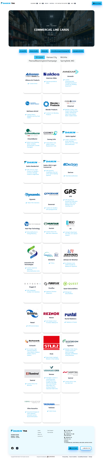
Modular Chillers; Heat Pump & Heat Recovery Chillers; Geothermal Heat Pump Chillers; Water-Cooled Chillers (71, 112)
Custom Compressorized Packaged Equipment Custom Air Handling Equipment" (71, 83)
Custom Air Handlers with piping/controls (51, 208)
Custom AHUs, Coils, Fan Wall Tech (70, 382)
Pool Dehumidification (72, 176)
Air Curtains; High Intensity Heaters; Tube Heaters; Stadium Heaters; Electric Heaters (33, 352)
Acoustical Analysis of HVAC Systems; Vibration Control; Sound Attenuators (33, 414)
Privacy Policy (65, 456)
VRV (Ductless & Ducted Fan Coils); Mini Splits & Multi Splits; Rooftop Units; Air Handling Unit (71, 203)
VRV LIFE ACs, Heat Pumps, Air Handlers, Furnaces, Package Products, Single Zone (33, 172)
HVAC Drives (52, 411)
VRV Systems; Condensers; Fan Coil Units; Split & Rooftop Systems (52, 173)
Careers (39, 432)
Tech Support (50, 430)
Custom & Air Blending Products (52, 113)
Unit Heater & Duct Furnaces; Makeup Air (52, 321)
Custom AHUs (33, 83)
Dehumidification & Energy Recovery (32, 232)
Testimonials (50, 432)
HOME (47, 25)
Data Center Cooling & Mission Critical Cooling (52, 358)
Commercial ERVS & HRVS (51, 82)
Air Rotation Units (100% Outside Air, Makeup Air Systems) (71, 264)
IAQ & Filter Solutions (33, 203)
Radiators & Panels (71, 322)
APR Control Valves (33, 326)
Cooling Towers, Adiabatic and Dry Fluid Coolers (33, 116)
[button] (34, 3)
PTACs (52, 263)
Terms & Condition (73, 456)
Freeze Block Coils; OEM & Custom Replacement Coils (51, 144)
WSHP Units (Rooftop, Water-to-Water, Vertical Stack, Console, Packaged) (33, 145)
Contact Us (40, 436)
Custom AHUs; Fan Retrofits (32, 384)
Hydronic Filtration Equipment (51, 292)
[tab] (39, 57)
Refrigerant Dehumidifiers (69, 292)
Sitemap (90, 456)
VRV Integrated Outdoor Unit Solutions (33, 291)
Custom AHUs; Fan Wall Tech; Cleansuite (52, 232)
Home (39, 430)
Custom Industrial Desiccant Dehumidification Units (33, 269)
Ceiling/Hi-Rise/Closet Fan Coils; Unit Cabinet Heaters (71, 233)
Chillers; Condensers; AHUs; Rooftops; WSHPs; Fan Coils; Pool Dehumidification (71, 142)
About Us (40, 434)
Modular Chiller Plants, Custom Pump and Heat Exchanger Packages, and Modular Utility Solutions (71, 352)
